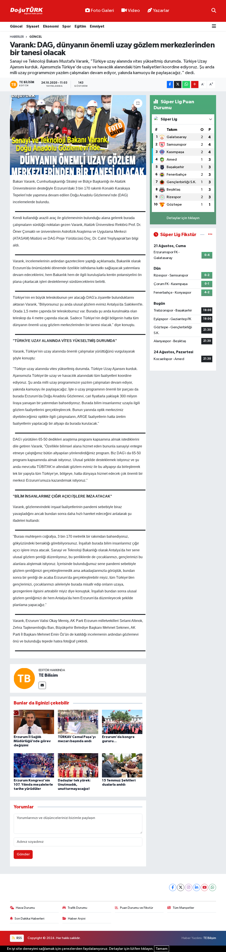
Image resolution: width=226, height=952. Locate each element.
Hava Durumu (25, 907)
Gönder (23, 854)
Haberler (17, 36)
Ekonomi (50, 26)
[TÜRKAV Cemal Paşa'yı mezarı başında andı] (78, 722)
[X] (180, 887)
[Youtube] (204, 887)
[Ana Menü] (214, 26)
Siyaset (32, 26)
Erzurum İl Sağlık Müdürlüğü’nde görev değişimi (32, 741)
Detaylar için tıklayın (183, 218)
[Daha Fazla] (194, 84)
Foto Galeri (102, 10)
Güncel (16, 26)
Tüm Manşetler (183, 907)
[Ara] (213, 11)
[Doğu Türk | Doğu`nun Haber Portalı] (26, 11)
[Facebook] (172, 887)
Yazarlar (161, 10)
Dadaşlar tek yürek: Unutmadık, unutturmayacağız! (74, 785)
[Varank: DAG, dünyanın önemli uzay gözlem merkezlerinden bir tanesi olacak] (78, 135)
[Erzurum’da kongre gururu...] (122, 722)
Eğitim (80, 26)
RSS (19, 938)
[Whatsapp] (212, 887)
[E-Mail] (42, 685)
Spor (66, 26)
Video (134, 10)
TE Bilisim (48, 675)
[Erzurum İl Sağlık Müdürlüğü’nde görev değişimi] (34, 722)
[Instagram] (188, 887)
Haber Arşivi (76, 918)
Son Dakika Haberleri (29, 918)
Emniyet (97, 26)
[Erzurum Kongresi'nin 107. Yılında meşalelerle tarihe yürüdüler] (34, 765)
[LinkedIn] (196, 887)
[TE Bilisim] (24, 678)
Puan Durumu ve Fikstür (136, 907)
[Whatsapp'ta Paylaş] (186, 84)
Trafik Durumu (77, 907)
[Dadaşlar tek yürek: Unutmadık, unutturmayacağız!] (78, 765)
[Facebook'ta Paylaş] (170, 84)
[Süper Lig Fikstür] (210, 235)
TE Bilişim (209, 938)
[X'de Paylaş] (177, 84)
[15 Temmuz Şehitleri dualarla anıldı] (122, 765)
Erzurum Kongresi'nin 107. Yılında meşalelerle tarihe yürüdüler (33, 785)
